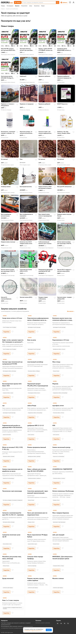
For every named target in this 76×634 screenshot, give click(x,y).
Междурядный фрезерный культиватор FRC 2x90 (46, 270)
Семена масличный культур (61, 447)
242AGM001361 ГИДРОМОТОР (62, 469)
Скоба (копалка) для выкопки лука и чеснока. (45, 242)
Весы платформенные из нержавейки (26, 215)
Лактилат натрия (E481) (26, 297)
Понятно (49, 630)
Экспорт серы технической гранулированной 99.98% (12, 363)
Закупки (17, 6)
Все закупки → (71, 311)
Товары (3, 6)
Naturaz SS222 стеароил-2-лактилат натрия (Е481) (64, 270)
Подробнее (6, 331)
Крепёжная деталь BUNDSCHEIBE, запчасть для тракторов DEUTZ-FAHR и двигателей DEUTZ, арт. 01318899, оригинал (64, 49)
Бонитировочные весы (26, 186)
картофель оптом (58, 406)
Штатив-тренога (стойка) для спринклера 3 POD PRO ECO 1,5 (64, 242)
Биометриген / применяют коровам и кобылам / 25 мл (8, 132)
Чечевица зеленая (6, 186)
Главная (3, 8)
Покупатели (24, 6)
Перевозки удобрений (44, 76)
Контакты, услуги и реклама (43, 623)
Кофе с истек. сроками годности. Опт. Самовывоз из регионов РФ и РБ (13, 342)
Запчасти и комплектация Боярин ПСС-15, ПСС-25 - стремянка (13, 514)
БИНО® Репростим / (62, 104)
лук (3, 406)
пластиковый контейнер (35, 362)
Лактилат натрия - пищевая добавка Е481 (64, 298)
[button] (57, 2)
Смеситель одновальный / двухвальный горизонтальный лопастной (37, 493)
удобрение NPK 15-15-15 (35, 425)
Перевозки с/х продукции (27, 104)
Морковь (55, 384)
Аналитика (36, 6)
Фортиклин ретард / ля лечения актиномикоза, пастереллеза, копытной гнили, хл (26, 132)
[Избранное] (70, 2)
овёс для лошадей (58, 535)
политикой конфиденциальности (33, 630)
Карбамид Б (23, 76)
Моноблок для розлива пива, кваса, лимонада (11, 558)
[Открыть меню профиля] (73, 2)
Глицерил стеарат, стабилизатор (43, 298)
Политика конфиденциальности (16, 628)
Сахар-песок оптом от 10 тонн (12, 318)
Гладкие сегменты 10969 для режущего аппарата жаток (45, 187)
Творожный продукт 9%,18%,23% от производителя (37, 385)
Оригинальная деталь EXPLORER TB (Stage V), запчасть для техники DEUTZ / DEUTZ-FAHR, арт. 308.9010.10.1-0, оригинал (8, 77)
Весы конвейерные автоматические (6, 215)
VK (57, 623)
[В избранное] (17, 49)
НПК (53, 425)
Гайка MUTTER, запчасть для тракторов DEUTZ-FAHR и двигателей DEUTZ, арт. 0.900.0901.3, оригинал (8, 49)
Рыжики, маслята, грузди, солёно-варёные (35, 579)
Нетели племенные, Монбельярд (63, 491)
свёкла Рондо (31, 406)
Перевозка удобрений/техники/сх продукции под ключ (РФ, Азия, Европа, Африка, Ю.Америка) (64, 77)
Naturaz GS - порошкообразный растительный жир (6, 298)
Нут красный (4, 159)
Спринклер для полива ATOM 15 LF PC (26, 270)
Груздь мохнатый (8, 578)
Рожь (21, 159)
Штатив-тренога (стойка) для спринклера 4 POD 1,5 (8, 270)
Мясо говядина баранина (60, 513)
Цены (30, 6)
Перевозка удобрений (44, 104)
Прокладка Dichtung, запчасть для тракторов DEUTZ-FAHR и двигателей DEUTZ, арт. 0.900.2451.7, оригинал (27, 49)
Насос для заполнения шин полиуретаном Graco (37, 514)
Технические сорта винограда (12, 491)
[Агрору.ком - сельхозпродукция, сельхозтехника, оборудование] (7, 2)
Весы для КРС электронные (64, 186)
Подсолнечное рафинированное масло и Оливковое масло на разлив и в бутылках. (38, 320)
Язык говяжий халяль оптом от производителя (45, 215)
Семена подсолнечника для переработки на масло (12, 470)
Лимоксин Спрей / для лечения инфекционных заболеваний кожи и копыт (46, 132)
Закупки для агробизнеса (12, 8)
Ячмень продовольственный (36, 447)
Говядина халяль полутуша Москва (64, 215)
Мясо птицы (56, 362)
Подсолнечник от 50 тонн (60, 340)
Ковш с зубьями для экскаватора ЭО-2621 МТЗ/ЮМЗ (36, 470)
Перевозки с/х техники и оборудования (7, 104)
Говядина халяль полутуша (8, 242)
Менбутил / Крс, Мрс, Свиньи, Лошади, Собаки (63, 132)
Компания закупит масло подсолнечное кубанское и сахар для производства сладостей (62, 320)
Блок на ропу (31, 340)
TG (64, 623)
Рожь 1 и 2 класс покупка (10, 600)
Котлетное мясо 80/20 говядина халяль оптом (26, 242)
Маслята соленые (58, 578)
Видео (43, 6)
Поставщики (10, 6)
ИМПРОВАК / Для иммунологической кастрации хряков (62, 558)
